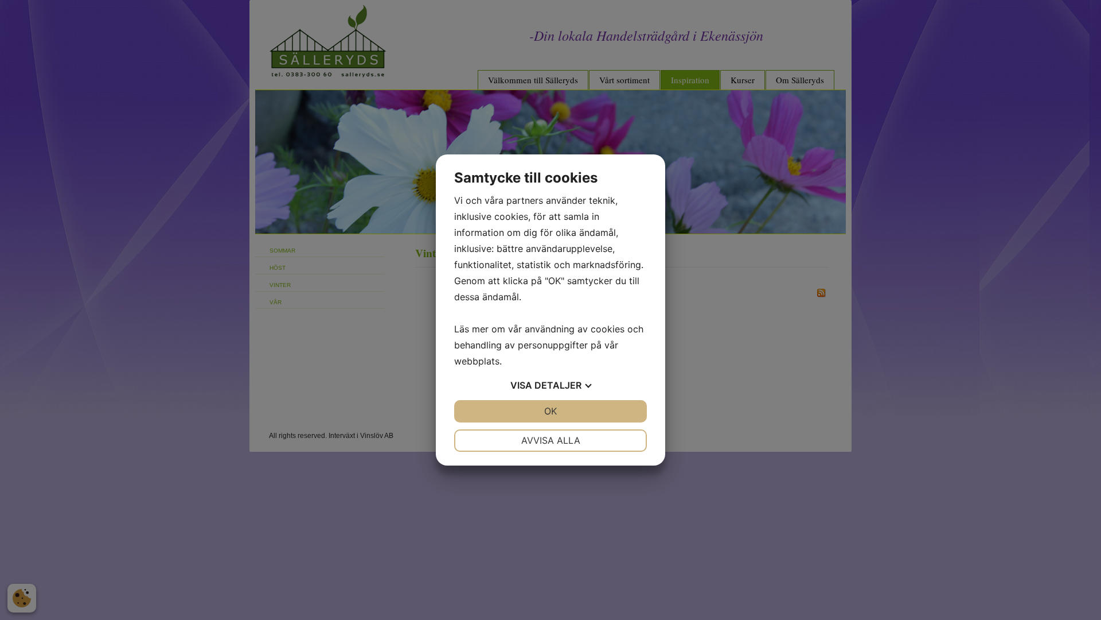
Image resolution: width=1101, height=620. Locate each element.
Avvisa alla (550, 440)
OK (550, 411)
